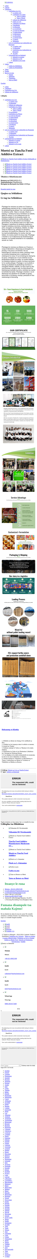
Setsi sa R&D (13, 80)
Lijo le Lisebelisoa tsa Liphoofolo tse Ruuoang (19, 130)
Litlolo (11, 62)
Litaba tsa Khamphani (15, 67)
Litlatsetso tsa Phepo (19, 23)
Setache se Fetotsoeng (25, 940)
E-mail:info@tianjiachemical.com (15, 892)
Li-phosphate (17, 36)
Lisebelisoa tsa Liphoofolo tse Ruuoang (21, 135)
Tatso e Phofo (21, 18)
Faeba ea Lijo (17, 21)
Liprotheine (16, 25)
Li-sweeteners (17, 29)
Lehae (7, 6)
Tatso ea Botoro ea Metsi (19, 878)
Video (6, 69)
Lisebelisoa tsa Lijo (15, 11)
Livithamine (16, 27)
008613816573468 (11, 1004)
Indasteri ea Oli (17, 59)
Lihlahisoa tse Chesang (16, 936)
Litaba (7, 64)
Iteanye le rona (9, 73)
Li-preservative (17, 37)
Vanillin (23, 941)
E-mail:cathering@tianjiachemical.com (17, 891)
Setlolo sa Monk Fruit (11, 940)
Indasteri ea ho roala (19, 60)
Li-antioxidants (17, 32)
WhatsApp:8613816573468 (13, 896)
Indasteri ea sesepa (18, 57)
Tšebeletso (12, 78)
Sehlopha (12, 76)
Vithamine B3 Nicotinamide (20, 832)
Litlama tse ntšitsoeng (19, 20)
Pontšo (7, 71)
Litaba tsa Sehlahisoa (15, 66)
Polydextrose (16, 941)
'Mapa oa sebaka (30, 936)
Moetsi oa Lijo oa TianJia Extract (18, 770)
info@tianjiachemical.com (13, 989)
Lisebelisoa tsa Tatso (19, 14)
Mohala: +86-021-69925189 (13, 889)
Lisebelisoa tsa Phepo (15, 114)
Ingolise (3, 921)
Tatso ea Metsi (21, 16)
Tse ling (15, 53)
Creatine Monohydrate (10, 938)
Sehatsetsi (16, 41)
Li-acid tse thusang (18, 30)
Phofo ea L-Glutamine (18, 863)
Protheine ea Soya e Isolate (25, 938)
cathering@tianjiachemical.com (14, 973)
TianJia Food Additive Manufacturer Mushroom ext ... (19, 843)
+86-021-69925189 (11, 958)
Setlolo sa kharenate (13, 772)
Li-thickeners (17, 34)
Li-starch (15, 39)
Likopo (7, 7)
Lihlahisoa (8, 9)
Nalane (11, 75)
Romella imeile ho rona (8, 189)
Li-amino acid (17, 13)
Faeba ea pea (14, 871)
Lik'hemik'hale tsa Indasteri (17, 55)
